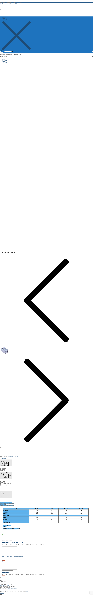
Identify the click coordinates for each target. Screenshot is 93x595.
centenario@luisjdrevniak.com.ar (12, 588)
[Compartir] (1, 593)
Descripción (4, 458)
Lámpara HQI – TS (7, 572)
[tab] (47, 458)
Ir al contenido (2, 0)
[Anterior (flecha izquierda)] (0, 594)
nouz (27, 591)
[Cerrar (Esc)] (0, 593)
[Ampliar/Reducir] (3, 593)
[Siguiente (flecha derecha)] (1, 594)
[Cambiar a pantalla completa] (2, 593)
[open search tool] (15, 50)
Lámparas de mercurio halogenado (12, 456)
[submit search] (12, 51)
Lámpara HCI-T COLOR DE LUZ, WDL (12, 542)
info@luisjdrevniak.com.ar (4, 585)
